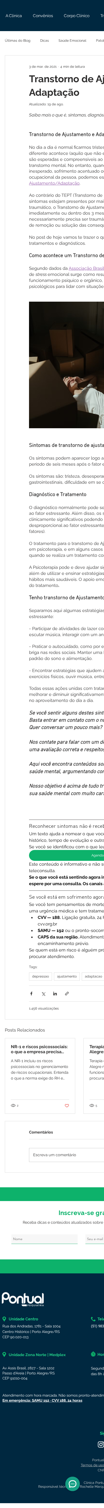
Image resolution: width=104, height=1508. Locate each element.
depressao (40, 976)
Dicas (44, 40)
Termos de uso (92, 1465)
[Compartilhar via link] (67, 993)
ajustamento (67, 976)
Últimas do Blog (17, 40)
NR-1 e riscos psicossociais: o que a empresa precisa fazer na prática (39, 1049)
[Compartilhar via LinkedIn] (55, 993)
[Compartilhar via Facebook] (31, 993)
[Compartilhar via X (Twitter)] (43, 993)
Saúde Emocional (72, 40)
